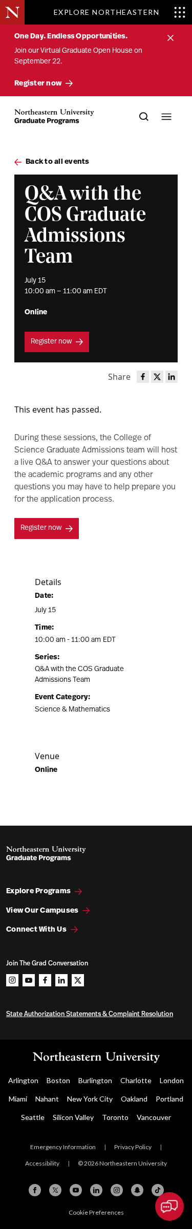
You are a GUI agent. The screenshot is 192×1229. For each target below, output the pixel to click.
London (172, 1080)
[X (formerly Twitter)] (55, 1190)
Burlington (95, 1080)
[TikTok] (158, 1190)
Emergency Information (63, 1147)
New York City (90, 1098)
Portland (169, 1098)
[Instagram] (117, 1190)
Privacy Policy (133, 1147)
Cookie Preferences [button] (96, 1212)
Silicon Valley (73, 1117)
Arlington (23, 1080)
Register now (51, 342)
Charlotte (136, 1080)
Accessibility (42, 1163)
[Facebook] (35, 1190)
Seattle (33, 1117)
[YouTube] (76, 1190)
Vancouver (154, 1117)
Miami (18, 1098)
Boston (58, 1080)
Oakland (134, 1098)
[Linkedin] (96, 1190)
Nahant (47, 1098)
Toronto (115, 1117)
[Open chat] (169, 1206)
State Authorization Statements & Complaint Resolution (89, 1014)
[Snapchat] (137, 1190)
